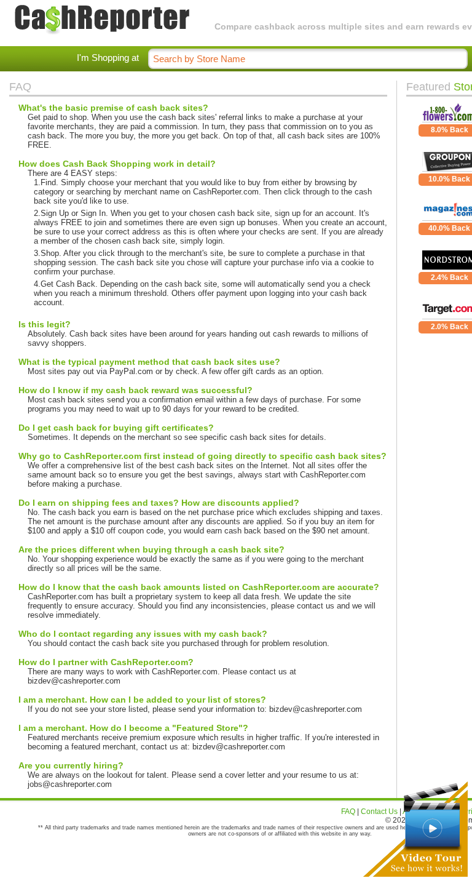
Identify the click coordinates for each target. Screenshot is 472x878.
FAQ (348, 811)
